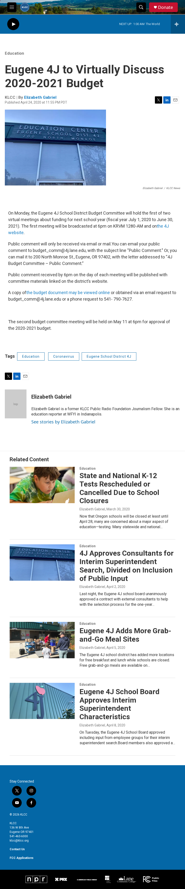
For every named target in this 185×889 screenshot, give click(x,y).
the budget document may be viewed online (68, 292)
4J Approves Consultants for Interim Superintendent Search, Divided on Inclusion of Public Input (126, 565)
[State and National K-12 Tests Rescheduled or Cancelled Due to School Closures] (42, 485)
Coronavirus (63, 356)
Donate (165, 7)
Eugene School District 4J (109, 356)
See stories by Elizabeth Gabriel (63, 422)
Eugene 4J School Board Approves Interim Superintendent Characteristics (119, 704)
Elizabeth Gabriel (40, 97)
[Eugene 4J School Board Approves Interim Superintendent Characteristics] (42, 701)
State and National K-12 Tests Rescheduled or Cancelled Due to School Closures (119, 488)
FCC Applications (21, 858)
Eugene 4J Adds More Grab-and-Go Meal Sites (125, 634)
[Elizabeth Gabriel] (15, 403)
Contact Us (17, 849)
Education (14, 53)
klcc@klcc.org (19, 840)
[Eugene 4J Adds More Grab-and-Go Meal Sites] (42, 640)
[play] (13, 24)
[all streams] (178, 24)
